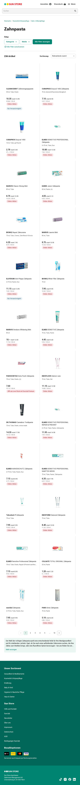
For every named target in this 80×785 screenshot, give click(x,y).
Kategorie (10, 42)
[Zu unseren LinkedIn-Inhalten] (74, 779)
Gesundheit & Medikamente (14, 674)
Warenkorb (58, 4)
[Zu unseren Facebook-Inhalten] (69, 779)
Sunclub (7, 714)
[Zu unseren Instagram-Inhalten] (65, 779)
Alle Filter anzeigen (42, 42)
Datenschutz (8, 732)
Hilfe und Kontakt (10, 709)
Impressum (8, 727)
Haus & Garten (9, 697)
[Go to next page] (59, 633)
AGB (5, 736)
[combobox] (37, 10)
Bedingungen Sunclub (12, 741)
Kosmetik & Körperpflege (21, 21)
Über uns (7, 723)
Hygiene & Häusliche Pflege (14, 692)
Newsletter (8, 718)
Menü (73, 4)
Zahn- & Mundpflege (38, 21)
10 (54, 633)
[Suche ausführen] (75, 10)
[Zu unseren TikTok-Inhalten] (60, 779)
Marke (24, 42)
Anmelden (44, 4)
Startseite (7, 21)
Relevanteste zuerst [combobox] (59, 56)
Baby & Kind (8, 688)
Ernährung (7, 683)
